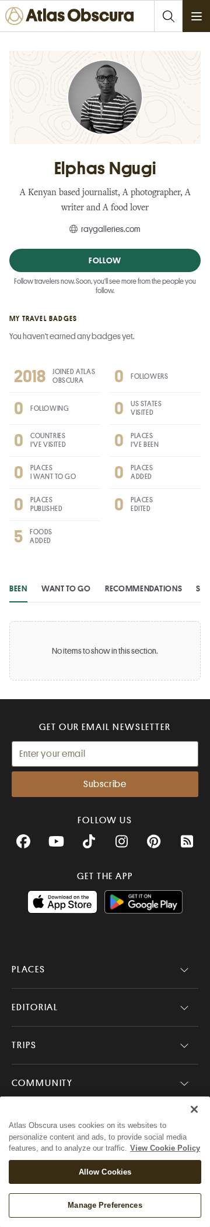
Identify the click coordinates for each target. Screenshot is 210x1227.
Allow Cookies (105, 1172)
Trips (24, 1045)
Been (18, 588)
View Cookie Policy (165, 1148)
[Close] (194, 1109)
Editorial (35, 1007)
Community (42, 1083)
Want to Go (66, 588)
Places (29, 969)
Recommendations (144, 588)
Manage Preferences (105, 1205)
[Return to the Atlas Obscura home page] (72, 16)
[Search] (168, 16)
